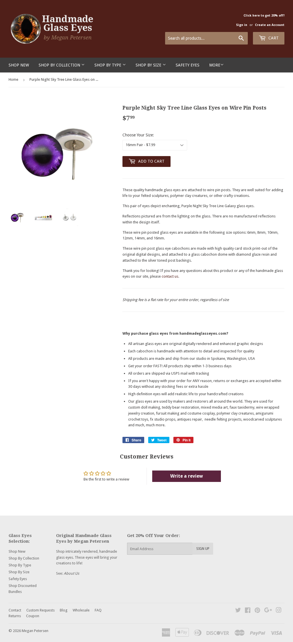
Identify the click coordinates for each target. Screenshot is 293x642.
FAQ (98, 610)
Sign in (241, 25)
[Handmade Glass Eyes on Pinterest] (257, 611)
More (214, 65)
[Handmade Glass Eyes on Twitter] (238, 611)
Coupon (32, 616)
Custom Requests (40, 610)
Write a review (186, 476)
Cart (273, 38)
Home (13, 79)
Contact (15, 610)
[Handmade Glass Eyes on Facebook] (248, 611)
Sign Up (202, 549)
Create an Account (269, 25)
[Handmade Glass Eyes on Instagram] (279, 611)
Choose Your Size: (138, 135)
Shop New (19, 65)
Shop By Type (108, 65)
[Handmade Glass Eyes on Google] (268, 611)
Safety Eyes (187, 65)
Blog (64, 610)
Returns (15, 616)
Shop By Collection (60, 65)
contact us (170, 276)
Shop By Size (149, 65)
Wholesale (81, 610)
